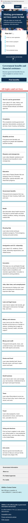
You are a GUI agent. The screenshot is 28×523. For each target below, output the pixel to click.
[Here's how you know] (14, 2)
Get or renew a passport (12, 41)
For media (6, 480)
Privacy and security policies (8, 517)
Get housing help (10, 46)
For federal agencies (9, 476)
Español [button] (18, 6)
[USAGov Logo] (3, 6)
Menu (25, 7)
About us (5, 471)
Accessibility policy (6, 514)
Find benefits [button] (14, 80)
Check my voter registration (13, 37)
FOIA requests (5, 520)
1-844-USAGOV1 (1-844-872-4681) (11, 492)
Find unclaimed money (12, 50)
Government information (10, 467)
